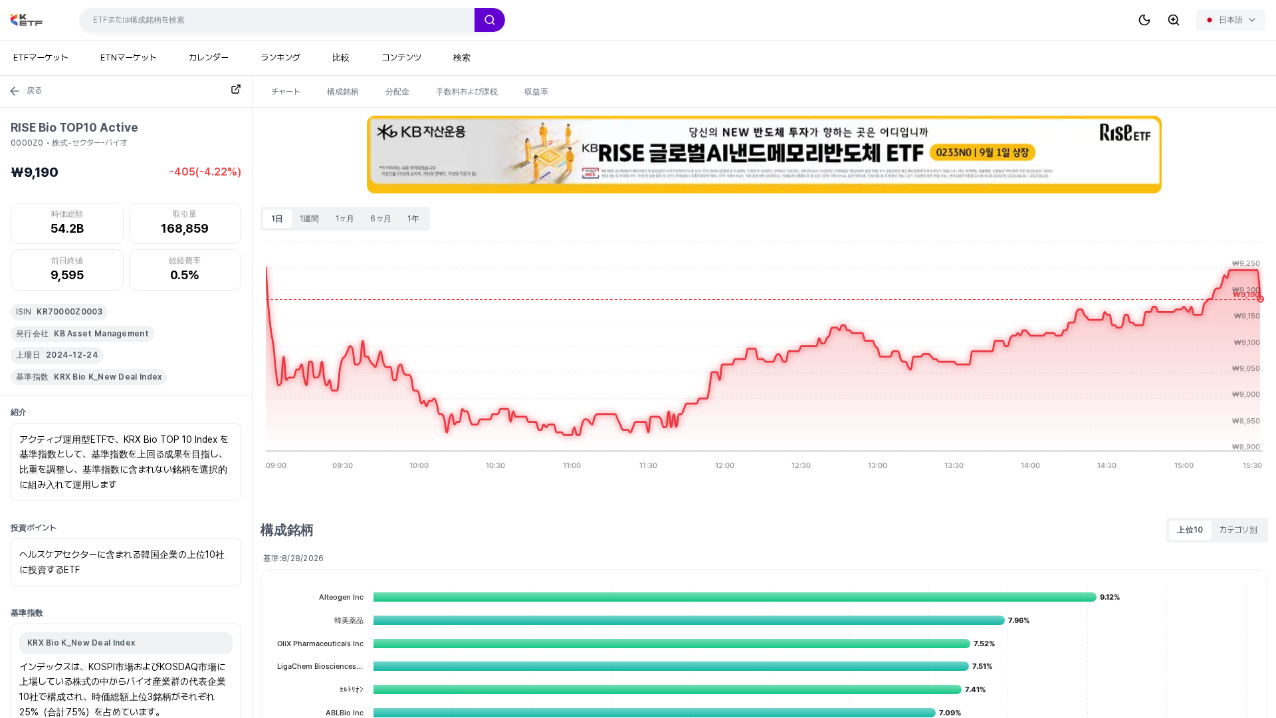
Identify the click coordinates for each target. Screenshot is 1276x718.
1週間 (310, 218)
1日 (277, 218)
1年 (413, 218)
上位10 (1190, 530)
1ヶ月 (345, 218)
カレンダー (209, 57)
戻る (34, 90)
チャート (285, 91)
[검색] (490, 20)
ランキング (280, 57)
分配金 (397, 91)
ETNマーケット (128, 57)
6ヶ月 (380, 218)
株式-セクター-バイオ (89, 143)
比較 (341, 57)
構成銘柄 (343, 91)
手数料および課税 (467, 91)
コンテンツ (401, 57)
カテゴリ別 (1239, 530)
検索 (462, 57)
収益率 (536, 91)
